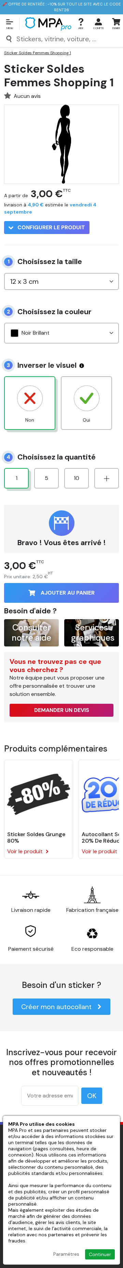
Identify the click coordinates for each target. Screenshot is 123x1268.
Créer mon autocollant (56, 1006)
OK (91, 1095)
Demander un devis (61, 710)
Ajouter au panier (68, 592)
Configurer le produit (50, 227)
